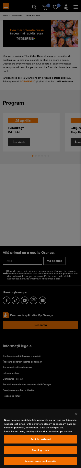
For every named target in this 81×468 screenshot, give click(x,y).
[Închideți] (76, 414)
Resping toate (40, 450)
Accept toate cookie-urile (40, 461)
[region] (40, 438)
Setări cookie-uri (40, 439)
